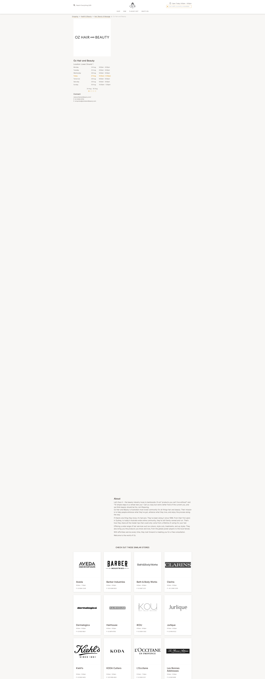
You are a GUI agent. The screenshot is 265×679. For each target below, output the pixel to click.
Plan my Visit (133, 11)
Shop (118, 11)
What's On (145, 11)
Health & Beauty (86, 16)
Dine (124, 11)
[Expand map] (153, 256)
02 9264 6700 (79, 99)
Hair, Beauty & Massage (102, 16)
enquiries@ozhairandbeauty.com (85, 101)
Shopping (75, 16)
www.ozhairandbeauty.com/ (82, 97)
